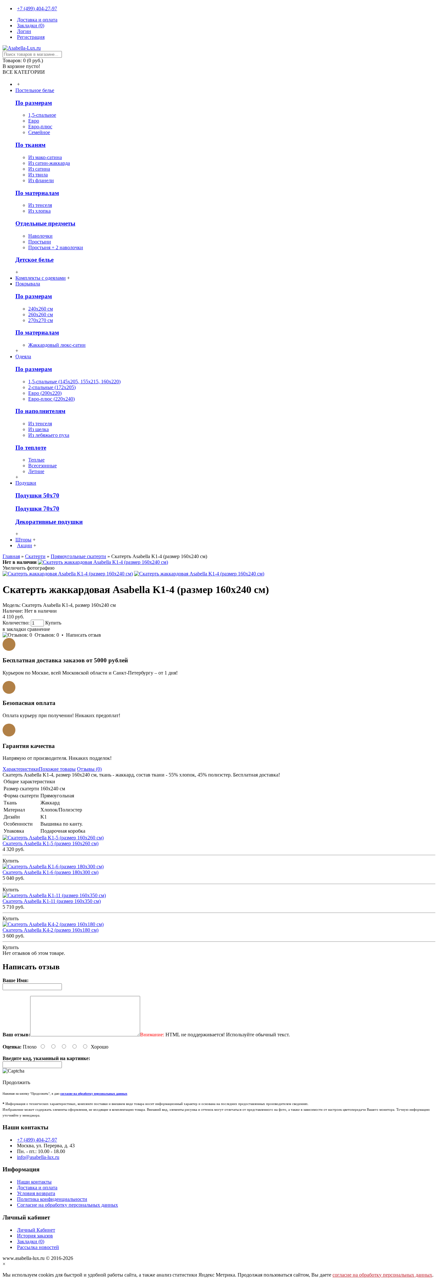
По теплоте (30, 447)
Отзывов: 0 (47, 635)
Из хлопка (39, 211)
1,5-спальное (42, 115)
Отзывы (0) (89, 769)
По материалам (37, 193)
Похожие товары (57, 769)
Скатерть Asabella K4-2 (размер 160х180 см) (50, 930)
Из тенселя (40, 205)
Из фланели (41, 180)
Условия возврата (36, 1193)
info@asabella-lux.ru (38, 1157)
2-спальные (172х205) (52, 387)
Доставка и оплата (37, 1187)
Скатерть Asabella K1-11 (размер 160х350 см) (52, 901)
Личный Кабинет (36, 1230)
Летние (36, 471)
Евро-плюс (40, 126)
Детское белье (34, 259)
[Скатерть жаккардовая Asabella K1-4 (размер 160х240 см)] (103, 562)
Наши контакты (34, 1182)
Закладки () (30, 1241)
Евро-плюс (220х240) (51, 399)
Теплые (36, 460)
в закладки (14, 629)
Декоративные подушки (49, 521)
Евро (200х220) (45, 393)
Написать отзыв (83, 635)
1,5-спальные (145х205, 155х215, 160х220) (74, 381)
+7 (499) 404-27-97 (37, 1140)
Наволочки (40, 236)
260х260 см (40, 314)
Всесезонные (42, 465)
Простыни (39, 241)
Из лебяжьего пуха (48, 435)
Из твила (38, 174)
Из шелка (38, 429)
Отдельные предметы (45, 223)
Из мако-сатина (45, 157)
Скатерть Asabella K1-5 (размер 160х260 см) (50, 843)
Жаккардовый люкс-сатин (57, 345)
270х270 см (40, 320)
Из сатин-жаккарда (49, 163)
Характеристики (21, 769)
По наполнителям (40, 411)
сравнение (38, 629)
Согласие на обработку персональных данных (67, 1205)
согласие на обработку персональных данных (382, 1275)
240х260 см (40, 308)
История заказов (35, 1235)
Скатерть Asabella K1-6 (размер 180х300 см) (50, 872)
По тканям (30, 144)
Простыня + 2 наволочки (55, 247)
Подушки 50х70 (37, 495)
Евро (33, 120)
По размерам (33, 102)
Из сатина (39, 169)
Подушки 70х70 (37, 508)
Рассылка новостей (38, 1247)
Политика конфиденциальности (52, 1199)
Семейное (39, 132)
